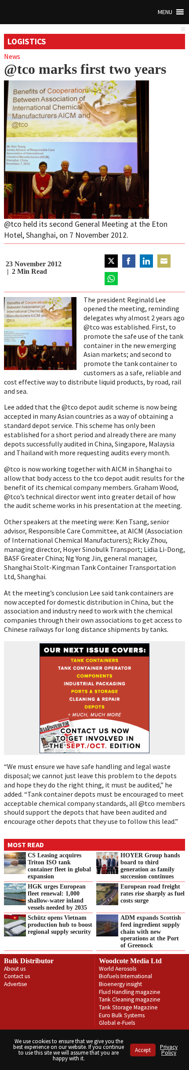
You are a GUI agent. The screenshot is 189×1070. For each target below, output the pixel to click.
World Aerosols (117, 968)
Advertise (15, 984)
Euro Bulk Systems (122, 1015)
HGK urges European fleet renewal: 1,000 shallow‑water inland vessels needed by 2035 (57, 897)
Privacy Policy (169, 1049)
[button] (165, 12)
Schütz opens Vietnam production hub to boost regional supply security (60, 924)
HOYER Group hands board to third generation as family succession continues (150, 866)
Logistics (26, 41)
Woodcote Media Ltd (130, 961)
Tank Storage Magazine (128, 1007)
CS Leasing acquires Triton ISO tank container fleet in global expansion (59, 866)
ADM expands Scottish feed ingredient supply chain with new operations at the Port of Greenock (150, 931)
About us (14, 968)
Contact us (17, 976)
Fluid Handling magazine (129, 992)
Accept (143, 1050)
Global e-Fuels (117, 1022)
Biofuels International (125, 976)
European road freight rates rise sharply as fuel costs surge (152, 893)
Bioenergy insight (120, 984)
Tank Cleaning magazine (129, 999)
